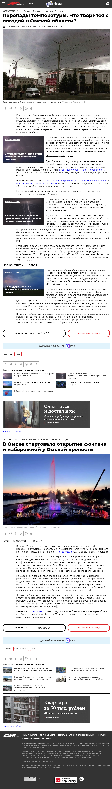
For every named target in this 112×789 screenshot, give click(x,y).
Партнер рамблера (45, 779)
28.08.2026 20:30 (10, 440)
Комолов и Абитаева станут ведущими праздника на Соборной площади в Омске (86, 678)
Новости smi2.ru (12, 431)
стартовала (65, 552)
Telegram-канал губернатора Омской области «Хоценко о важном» (31, 527)
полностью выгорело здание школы (37, 183)
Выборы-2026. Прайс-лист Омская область (76, 735)
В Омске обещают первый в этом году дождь (33, 391)
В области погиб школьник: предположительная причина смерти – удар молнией (87, 376)
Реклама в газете (47, 735)
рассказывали (36, 611)
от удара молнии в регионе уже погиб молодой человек (75, 180)
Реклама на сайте (29, 735)
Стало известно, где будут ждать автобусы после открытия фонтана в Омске (86, 669)
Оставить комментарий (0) (89, 333)
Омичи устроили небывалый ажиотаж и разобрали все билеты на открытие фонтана (33, 669)
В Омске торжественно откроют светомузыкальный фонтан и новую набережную (29, 688)
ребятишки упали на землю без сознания (83, 170)
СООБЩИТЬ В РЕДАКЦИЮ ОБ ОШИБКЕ (36, 738)
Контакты (102, 735)
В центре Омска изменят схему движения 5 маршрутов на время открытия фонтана (32, 678)
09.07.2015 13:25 (9, 11)
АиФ (84, 102)
